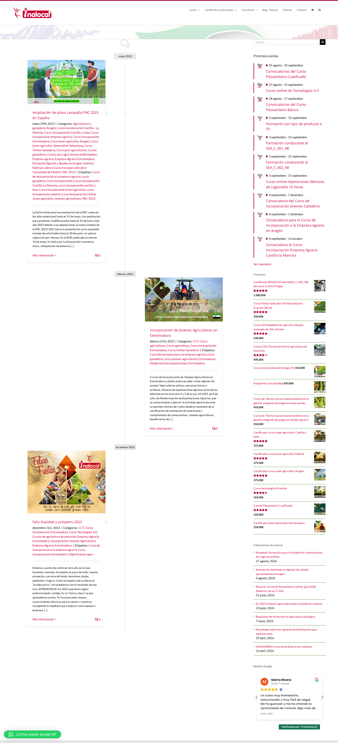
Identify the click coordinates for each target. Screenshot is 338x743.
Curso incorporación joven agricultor (62, 189)
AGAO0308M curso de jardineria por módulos (284, 646)
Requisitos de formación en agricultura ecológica (285, 616)
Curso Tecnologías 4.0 (83, 532)
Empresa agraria (43, 159)
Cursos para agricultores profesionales (72, 154)
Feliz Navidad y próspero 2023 (57, 521)
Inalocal (88, 163)
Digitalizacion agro (81, 554)
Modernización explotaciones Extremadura (177, 363)
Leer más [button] (267, 714)
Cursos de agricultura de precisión (54, 536)
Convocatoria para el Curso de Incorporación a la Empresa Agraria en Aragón (295, 225)
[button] (319, 9)
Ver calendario (262, 264)
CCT (196, 341)
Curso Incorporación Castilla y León (67, 132)
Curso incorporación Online (78, 194)
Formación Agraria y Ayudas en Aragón (57, 163)
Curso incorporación (59, 181)
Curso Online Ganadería (183, 350)
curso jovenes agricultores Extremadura (189, 359)
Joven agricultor (42, 198)
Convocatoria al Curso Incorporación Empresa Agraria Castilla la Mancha (291, 250)
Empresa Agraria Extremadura (74, 159)
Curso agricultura (178, 345)
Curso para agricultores (71, 150)
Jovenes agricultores (67, 198)
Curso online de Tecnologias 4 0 (292, 90)
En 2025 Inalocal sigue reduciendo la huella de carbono (289, 603)
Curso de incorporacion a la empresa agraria (178, 354)
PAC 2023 (69, 172)
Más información (43, 255)
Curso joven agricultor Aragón (70, 141)
